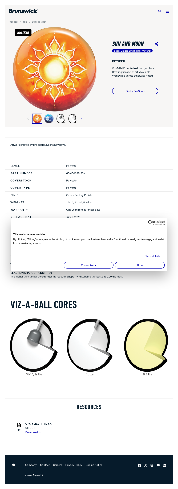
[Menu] (167, 11)
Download (31, 432)
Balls (24, 21)
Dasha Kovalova (55, 144)
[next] (81, 119)
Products (13, 21)
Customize (87, 265)
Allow (139, 265)
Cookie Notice (94, 465)
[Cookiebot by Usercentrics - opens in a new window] (149, 222)
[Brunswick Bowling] (23, 11)
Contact (45, 465)
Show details (152, 256)
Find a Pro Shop (135, 91)
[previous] (28, 119)
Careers (57, 465)
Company (31, 465)
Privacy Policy (73, 465)
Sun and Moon (39, 21)
